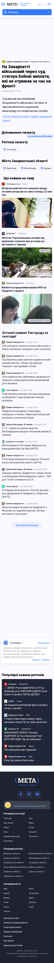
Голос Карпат (12, 390)
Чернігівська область (13, 876)
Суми (24, 184)
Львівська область (12, 872)
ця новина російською (40, 136)
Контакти (8, 936)
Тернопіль (22, 233)
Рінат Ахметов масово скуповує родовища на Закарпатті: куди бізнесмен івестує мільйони (26, 397)
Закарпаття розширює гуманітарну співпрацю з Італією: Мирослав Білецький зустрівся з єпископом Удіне (26, 414)
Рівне (31, 889)
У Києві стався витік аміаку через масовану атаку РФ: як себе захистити (25, 720)
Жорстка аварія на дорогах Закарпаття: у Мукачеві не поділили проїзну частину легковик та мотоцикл (24, 510)
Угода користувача (12, 927)
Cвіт (31, 818)
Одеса (31, 746)
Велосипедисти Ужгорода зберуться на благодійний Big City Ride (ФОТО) (24, 447)
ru (43, 4)
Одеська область (36, 872)
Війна (31, 823)
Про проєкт (9, 941)
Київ (28, 715)
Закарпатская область (40, 61)
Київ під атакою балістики (19, 760)
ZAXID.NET (10, 233)
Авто (6, 832)
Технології (33, 836)
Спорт (31, 827)
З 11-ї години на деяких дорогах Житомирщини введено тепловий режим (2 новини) (26, 431)
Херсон (7, 911)
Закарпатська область (14, 863)
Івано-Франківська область (14, 867)
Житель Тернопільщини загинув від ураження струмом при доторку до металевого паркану (23, 241)
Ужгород (30, 283)
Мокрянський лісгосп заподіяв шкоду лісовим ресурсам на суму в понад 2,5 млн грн (27, 191)
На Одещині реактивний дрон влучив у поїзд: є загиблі (26, 707)
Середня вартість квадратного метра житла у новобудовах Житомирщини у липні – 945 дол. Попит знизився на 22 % (26, 476)
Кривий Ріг (23, 684)
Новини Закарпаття (15, 342)
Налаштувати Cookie (13, 945)
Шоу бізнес (9, 823)
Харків (6, 893)
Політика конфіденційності (13, 923)
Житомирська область (39, 858)
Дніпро (7, 898)
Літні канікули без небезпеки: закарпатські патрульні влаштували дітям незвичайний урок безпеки (26, 380)
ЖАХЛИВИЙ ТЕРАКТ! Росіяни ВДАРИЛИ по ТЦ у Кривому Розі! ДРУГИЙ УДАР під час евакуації (23, 736)
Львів (6, 902)
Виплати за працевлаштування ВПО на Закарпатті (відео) (24, 289)
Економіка (8, 841)
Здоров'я (33, 832)
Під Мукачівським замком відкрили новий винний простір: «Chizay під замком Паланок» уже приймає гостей (26, 363)
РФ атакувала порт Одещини (20, 749)
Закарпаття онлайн (15, 441)
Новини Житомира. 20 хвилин (19, 424)
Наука (6, 827)
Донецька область (12, 858)
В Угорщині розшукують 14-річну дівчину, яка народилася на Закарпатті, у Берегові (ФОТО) (25, 493)
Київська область (37, 867)
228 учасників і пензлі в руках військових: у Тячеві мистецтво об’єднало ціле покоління (26, 347)
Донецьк (33, 902)
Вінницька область (12, 854)
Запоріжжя (34, 893)
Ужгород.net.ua (13, 184)
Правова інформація (13, 932)
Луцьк (6, 907)
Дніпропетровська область (39, 854)
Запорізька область (37, 863)
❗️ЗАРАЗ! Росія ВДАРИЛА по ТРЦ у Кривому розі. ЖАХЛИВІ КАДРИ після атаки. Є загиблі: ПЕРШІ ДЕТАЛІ (25, 691)
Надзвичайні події (12, 836)
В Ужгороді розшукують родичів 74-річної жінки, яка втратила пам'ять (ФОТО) (26, 461)
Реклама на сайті (11, 918)
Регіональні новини (25, 4)
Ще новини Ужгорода (27, 525)
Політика (8, 818)
